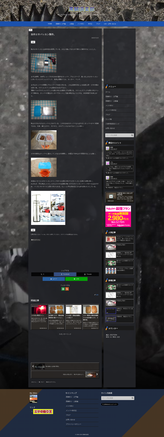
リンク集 (109, 119)
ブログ (108, 114)
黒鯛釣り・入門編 (112, 96)
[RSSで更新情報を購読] (67, 289)
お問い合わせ (110, 128)
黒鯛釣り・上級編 (112, 101)
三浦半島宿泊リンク (112, 124)
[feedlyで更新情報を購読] (63, 289)
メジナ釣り (109, 105)
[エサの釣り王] (43, 411)
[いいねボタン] (33, 42)
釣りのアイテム (36, 239)
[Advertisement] (65, 254)
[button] (132, 135)
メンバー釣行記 (111, 110)
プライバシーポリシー (73, 424)
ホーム (108, 92)
